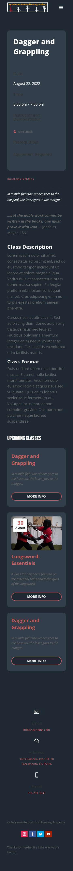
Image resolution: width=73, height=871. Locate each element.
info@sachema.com (36, 730)
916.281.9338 (36, 793)
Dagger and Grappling (25, 459)
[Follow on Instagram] (24, 834)
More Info (36, 496)
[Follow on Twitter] (40, 834)
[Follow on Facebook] (32, 834)
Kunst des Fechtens (20, 179)
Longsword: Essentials (25, 560)
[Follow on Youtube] (48, 834)
